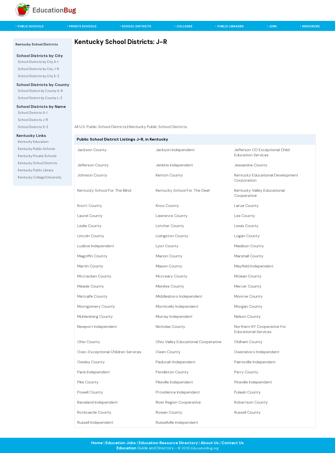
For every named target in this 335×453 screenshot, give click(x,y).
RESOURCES (311, 26)
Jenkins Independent (174, 165)
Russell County (247, 412)
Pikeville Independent (174, 382)
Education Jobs (120, 442)
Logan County (247, 235)
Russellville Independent (177, 422)
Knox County (167, 205)
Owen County (168, 351)
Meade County (90, 286)
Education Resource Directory (168, 442)
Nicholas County (170, 326)
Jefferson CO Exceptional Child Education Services (262, 152)
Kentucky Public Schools (36, 149)
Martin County (90, 266)
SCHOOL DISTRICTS (136, 26)
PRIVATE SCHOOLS (82, 26)
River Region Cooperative (178, 402)
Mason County (169, 266)
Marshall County (248, 256)
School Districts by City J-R (38, 69)
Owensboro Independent (256, 351)
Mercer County (247, 286)
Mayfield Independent (253, 266)
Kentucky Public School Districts (158, 126)
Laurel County (90, 215)
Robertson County (251, 402)
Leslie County (89, 225)
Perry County (246, 372)
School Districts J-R (33, 120)
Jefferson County (93, 165)
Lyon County (167, 245)
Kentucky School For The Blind (104, 190)
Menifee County (170, 286)
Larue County (246, 205)
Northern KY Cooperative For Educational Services (260, 329)
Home (97, 442)
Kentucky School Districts (37, 163)
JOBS (273, 26)
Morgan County (248, 306)
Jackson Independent (175, 149)
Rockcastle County (94, 412)
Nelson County (247, 316)
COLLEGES (184, 26)
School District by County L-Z (40, 98)
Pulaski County (247, 392)
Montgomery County (96, 306)
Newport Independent (97, 326)
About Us (210, 442)
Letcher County (170, 225)
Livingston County (172, 235)
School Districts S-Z (33, 127)
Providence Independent (178, 392)
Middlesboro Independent (179, 296)
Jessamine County (250, 165)
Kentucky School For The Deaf (183, 190)
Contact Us (232, 442)
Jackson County (92, 149)
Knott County (89, 205)
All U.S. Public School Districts (100, 126)
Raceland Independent (97, 402)
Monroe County (248, 296)
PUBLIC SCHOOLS (30, 26)
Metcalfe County (92, 296)
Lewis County (246, 225)
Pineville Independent (253, 382)
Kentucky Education (33, 142)
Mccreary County (171, 276)
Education (126, 448)
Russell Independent (95, 422)
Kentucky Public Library (35, 170)
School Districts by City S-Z (38, 76)
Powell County (90, 392)
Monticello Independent (177, 306)
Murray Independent (174, 316)
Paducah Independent (175, 362)
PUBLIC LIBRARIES (231, 26)
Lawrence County (172, 215)
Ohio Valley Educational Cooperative (188, 341)
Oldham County (248, 341)
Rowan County (169, 412)
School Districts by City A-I (38, 62)
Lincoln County (90, 235)
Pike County (88, 382)
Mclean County (247, 276)
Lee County (244, 215)
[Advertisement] (195, 84)
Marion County (169, 256)
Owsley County (91, 362)
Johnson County (92, 175)
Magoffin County (92, 256)
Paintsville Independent (255, 362)
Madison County (249, 245)
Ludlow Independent (95, 245)
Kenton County (169, 175)
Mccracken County (94, 276)
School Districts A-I (32, 113)
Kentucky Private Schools (37, 156)
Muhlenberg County (95, 316)
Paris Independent (93, 372)
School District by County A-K (40, 91)
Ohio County (88, 341)
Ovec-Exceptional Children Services (109, 351)
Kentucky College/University (39, 177)
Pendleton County (172, 372)
